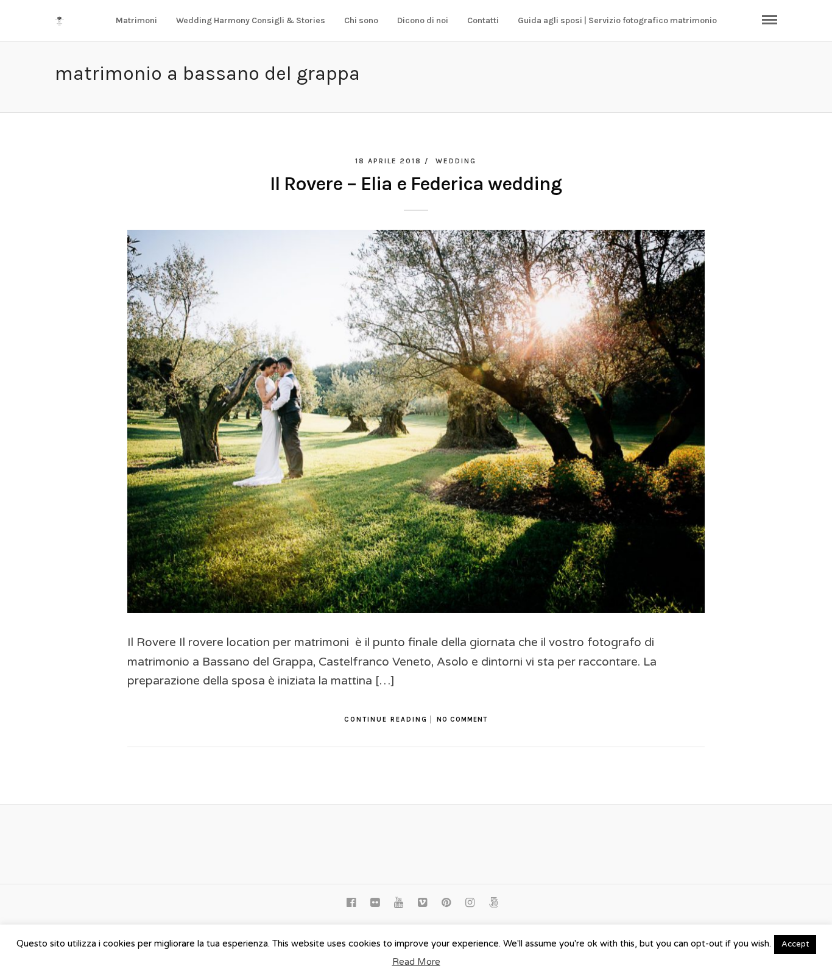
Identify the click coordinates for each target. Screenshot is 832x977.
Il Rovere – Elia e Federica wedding (416, 183)
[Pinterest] (446, 903)
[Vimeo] (422, 903)
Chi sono (361, 20)
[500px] (493, 903)
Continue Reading (386, 719)
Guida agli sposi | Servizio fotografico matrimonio (617, 20)
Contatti (483, 20)
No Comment (462, 719)
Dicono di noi (422, 20)
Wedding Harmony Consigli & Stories (250, 20)
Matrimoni (136, 20)
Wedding (455, 161)
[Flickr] (374, 903)
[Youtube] (398, 903)
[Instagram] (469, 903)
